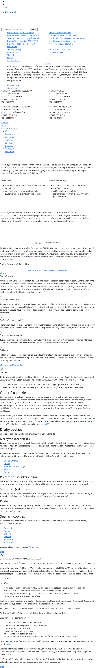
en (8, 12)
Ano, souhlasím (35, 270)
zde (88, 421)
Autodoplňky (13, 52)
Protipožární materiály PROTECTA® (22, 41)
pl (15, 12)
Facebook (8, 528)
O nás (48, 63)
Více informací (6, 365)
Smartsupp (9, 542)
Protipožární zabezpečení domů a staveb (67, 38)
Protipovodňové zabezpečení (62, 41)
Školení (10, 55)
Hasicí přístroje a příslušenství (20, 32)
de (13, 12)
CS (6, 12)
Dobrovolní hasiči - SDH (59, 49)
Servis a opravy (56, 52)
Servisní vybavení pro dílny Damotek (23, 38)
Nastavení (63, 270)
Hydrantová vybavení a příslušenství (23, 35)
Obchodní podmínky (10, 128)
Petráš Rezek (34, 547)
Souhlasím (17, 365)
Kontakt (4, 122)
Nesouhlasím (49, 270)
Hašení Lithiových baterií (60, 32)
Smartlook (8, 539)
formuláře (45, 424)
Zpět (2, 551)
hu (11, 12)
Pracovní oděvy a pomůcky (61, 44)
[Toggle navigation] (6, 21)
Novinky (10, 58)
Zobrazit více (13, 60)
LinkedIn (7, 534)
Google (7, 531)
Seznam (7, 536)
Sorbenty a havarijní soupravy (62, 35)
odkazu (10, 644)
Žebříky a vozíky (14, 49)
